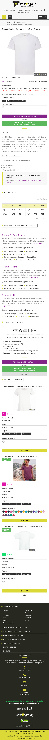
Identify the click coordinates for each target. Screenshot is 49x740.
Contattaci (24, 685)
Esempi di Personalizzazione (13, 635)
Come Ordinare (36, 10)
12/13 (23, 574)
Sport (5, 620)
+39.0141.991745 (24, 677)
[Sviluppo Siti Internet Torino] (28, 726)
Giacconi (28, 613)
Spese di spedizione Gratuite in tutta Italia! (25, 701)
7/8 (14, 574)
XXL (23, 101)
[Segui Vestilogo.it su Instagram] (19, 12)
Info (25, 374)
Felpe (5, 613)
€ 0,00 (43, 17)
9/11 (19, 574)
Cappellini (28, 610)
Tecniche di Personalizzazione (14, 639)
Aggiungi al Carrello (24, 123)
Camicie (5, 610)
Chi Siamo (13, 10)
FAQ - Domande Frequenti (12, 643)
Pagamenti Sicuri (24, 10)
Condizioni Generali (8, 627)
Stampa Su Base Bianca (13, 235)
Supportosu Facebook (24, 693)
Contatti (26, 13)
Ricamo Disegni (9, 266)
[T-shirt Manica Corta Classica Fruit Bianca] (24, 54)
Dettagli (25, 450)
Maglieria (28, 615)
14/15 (28, 574)
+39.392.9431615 (24, 670)
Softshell (28, 618)
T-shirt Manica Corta (18, 22)
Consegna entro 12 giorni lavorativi (25, 703)
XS (4, 434)
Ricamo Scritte (9, 295)
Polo (4, 618)
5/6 (9, 574)
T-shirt (8, 22)
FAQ (6, 10)
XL (18, 101)
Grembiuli (6, 615)
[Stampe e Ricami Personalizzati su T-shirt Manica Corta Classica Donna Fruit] (24, 470)
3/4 (5, 574)
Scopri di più (38, 243)
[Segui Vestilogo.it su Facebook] (44, 10)
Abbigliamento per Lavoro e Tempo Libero (18, 632)
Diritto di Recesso (9, 647)
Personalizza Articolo (25, 116)
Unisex (9, 82)
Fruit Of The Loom (40, 82)
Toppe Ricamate (8, 623)
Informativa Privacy (22, 627)
